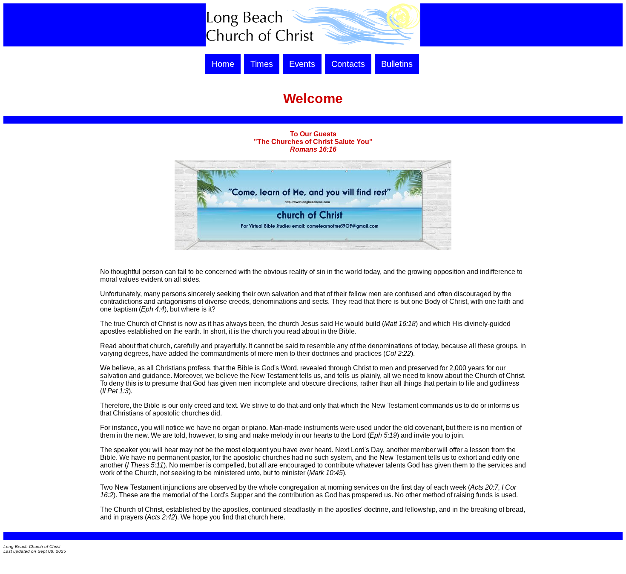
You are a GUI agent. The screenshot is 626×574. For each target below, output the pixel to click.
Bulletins (397, 64)
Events (302, 64)
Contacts (348, 64)
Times (261, 64)
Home (223, 64)
